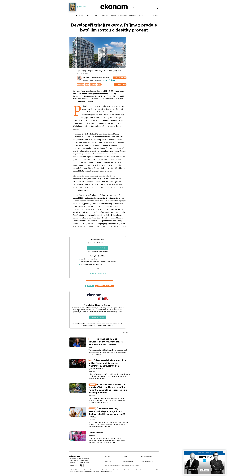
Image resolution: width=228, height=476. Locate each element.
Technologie (104, 15)
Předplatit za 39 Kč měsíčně (98, 248)
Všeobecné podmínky (128, 461)
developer (93, 84)
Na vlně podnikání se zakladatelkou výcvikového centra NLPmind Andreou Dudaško (106, 342)
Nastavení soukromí (146, 459)
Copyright (72, 458)
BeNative (156, 15)
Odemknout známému (105, 286)
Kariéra (125, 456)
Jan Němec (86, 77)
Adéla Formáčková (124, 465)
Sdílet (90, 286)
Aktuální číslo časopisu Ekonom (82, 7)
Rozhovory (95, 15)
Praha (86, 84)
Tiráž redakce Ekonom (111, 459)
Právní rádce (133, 15)
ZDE (112, 325)
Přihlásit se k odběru (97, 317)
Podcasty (113, 15)
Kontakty (107, 456)
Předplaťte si (137, 8)
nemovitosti (80, 84)
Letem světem (96, 432)
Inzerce (107, 465)
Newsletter (126, 459)
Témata (88, 15)
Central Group (84, 73)
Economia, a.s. (85, 458)
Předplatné (108, 461)
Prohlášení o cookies (146, 456)
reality (99, 84)
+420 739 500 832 (134, 465)
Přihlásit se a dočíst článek (97, 273)
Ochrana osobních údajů (147, 461)
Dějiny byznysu (122, 15)
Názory (81, 15)
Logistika (141, 15)
